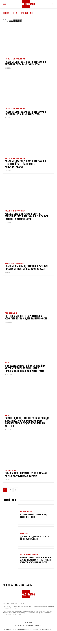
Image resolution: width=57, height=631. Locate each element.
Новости (24, 533)
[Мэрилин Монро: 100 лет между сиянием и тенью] (10, 514)
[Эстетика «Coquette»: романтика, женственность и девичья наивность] (28, 294)
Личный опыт (26, 511)
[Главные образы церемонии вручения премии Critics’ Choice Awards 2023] (28, 244)
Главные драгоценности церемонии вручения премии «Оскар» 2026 (25, 63)
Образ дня (10, 470)
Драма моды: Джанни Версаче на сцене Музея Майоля (34, 537)
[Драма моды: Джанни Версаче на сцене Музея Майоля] (10, 536)
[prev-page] (4, 573)
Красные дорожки (15, 211)
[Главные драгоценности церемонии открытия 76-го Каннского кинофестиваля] (28, 139)
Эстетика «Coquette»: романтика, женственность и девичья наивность (26, 317)
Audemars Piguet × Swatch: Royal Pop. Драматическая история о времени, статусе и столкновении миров (35, 559)
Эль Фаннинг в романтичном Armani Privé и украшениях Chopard (26, 474)
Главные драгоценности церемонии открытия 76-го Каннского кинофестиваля (25, 164)
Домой (6, 12)
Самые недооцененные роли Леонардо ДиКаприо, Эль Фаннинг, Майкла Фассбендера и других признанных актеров (27, 422)
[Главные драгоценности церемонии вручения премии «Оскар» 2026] (28, 40)
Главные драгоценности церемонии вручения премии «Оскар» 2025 (25, 113)
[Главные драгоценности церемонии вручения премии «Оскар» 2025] (28, 89)
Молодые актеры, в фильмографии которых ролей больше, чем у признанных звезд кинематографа (25, 368)
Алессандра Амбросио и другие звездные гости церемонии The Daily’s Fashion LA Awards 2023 (26, 216)
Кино (7, 363)
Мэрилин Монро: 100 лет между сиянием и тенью (33, 515)
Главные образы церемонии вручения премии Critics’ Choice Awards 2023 (26, 267)
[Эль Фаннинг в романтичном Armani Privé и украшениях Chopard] (28, 451)
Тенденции (11, 313)
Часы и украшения (15, 59)
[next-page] (16, 490)
